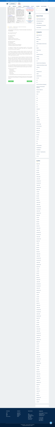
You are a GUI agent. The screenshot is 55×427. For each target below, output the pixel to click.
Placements (37, 6)
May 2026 (37, 170)
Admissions (14, 6)
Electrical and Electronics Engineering (41, 84)
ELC (36, 82)
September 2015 (38, 397)
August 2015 (38, 399)
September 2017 (38, 382)
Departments (19, 412)
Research (18, 415)
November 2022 (38, 260)
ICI (36, 96)
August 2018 (38, 365)
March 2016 (38, 395)
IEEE (37, 98)
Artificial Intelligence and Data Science (41, 43)
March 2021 (38, 303)
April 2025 (37, 198)
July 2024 (37, 217)
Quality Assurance (43, 6)
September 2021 (38, 290)
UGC (6, 413)
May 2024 (37, 221)
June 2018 (37, 369)
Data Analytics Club (39, 71)
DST (6, 415)
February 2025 (38, 202)
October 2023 (38, 236)
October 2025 (38, 185)
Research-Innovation (26, 6)
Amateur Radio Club (39, 35)
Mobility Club (38, 128)
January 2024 (38, 230)
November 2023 (38, 234)
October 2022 (38, 262)
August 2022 (38, 266)
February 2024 (38, 228)
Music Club (37, 132)
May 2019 (37, 348)
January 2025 (38, 204)
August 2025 (38, 189)
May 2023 (37, 247)
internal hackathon (38, 27)
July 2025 (37, 191)
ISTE (37, 113)
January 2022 (38, 281)
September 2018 (38, 363)
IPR (36, 111)
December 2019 (38, 333)
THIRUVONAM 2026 (39, 23)
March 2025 (38, 200)
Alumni (18, 416)
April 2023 (37, 249)
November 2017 (38, 378)
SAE (37, 143)
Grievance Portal (30, 418)
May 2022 (37, 273)
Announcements (38, 39)
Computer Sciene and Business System (41, 65)
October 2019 (38, 337)
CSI (36, 69)
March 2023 (38, 251)
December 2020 (38, 309)
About (9, 6)
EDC (37, 80)
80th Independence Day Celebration (41, 25)
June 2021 (37, 296)
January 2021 (38, 307)
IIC (36, 102)
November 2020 (38, 311)
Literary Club (38, 119)
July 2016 (37, 393)
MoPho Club (38, 130)
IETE (37, 100)
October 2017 (38, 380)
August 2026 (38, 163)
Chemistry (37, 56)
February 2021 (38, 305)
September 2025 (38, 187)
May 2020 (37, 324)
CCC (37, 52)
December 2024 (38, 206)
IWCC (37, 115)
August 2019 (38, 341)
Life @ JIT (32, 6)
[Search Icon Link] (48, 6)
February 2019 (38, 354)
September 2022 (38, 264)
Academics (19, 6)
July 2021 (37, 294)
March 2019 (38, 352)
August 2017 (38, 384)
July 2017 (37, 386)
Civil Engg (37, 58)
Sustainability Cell (38, 147)
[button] (11, 81)
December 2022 (38, 258)
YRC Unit (37, 156)
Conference (38, 67)
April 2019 (37, 350)
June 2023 (37, 245)
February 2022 (38, 279)
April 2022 (37, 275)
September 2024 (38, 213)
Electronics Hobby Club (39, 89)
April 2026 (37, 172)
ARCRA (37, 41)
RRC (37, 141)
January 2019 (38, 356)
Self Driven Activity (38, 145)
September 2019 (38, 339)
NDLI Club (37, 134)
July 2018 (37, 367)
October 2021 (38, 288)
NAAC (7, 414)
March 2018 (38, 371)
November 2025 (38, 183)
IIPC (37, 104)
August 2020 (38, 318)
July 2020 (37, 320)
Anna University (8, 416)
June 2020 (37, 322)
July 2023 (37, 243)
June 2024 (37, 219)
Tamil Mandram (38, 149)
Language (37, 117)
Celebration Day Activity (39, 54)
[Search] (47, 10)
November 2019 (38, 335)
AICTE (7, 412)
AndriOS (37, 37)
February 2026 (38, 176)
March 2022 (38, 277)
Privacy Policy (30, 419)
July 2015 (37, 401)
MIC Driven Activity (38, 126)
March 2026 (38, 174)
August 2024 (38, 215)
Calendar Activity (38, 50)
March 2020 (38, 326)
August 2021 (38, 292)
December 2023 (38, 232)
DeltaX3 (37, 73)
